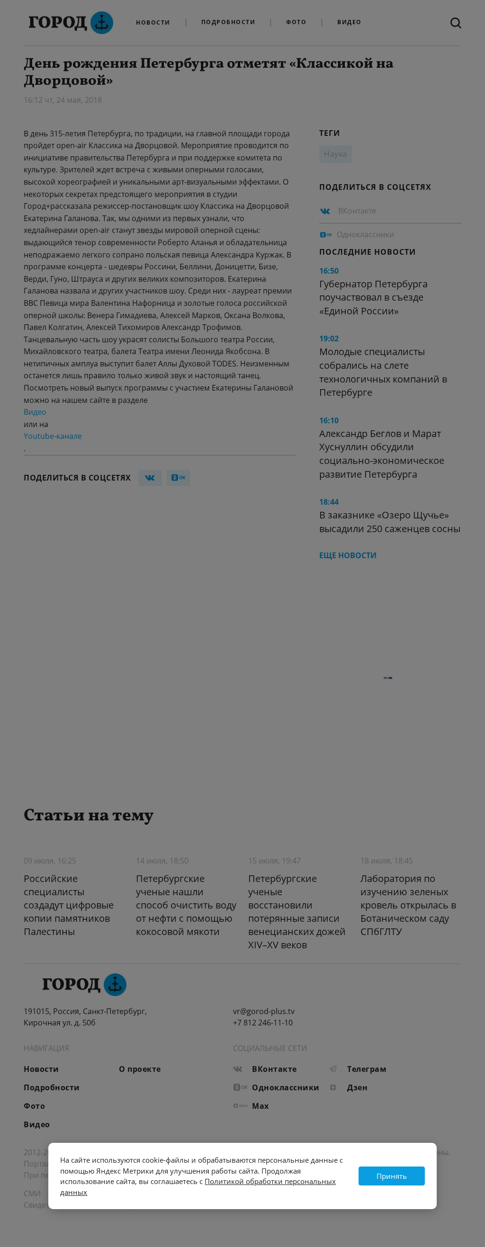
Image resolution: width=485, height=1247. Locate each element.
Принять (392, 1176)
